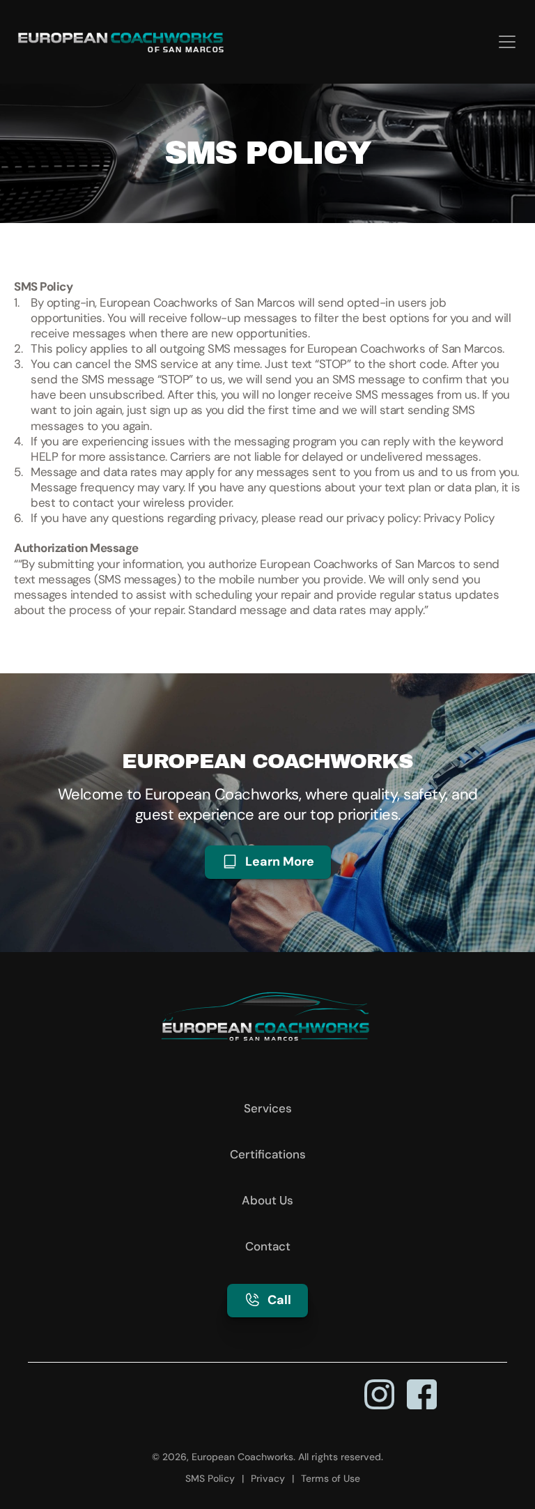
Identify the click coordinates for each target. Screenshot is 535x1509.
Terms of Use (330, 1478)
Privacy (268, 1478)
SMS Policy (210, 1478)
